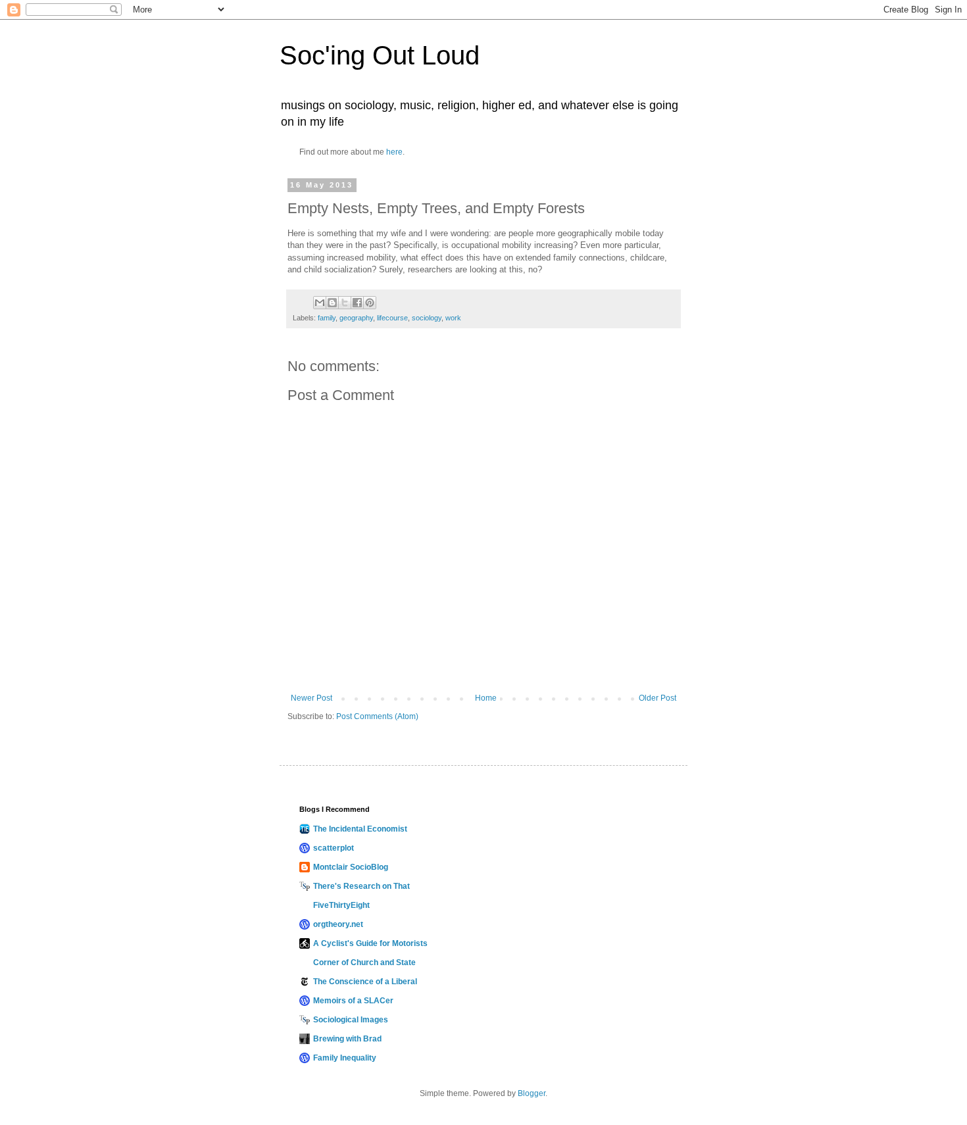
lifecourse (392, 318)
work (453, 318)
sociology (426, 318)
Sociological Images (350, 1019)
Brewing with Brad (347, 1038)
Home (486, 698)
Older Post (657, 698)
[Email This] (319, 302)
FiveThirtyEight (341, 905)
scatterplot (333, 848)
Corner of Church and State (364, 962)
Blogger (531, 1093)
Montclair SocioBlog (350, 867)
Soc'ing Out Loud (380, 55)
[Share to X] (344, 302)
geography (356, 318)
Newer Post (311, 698)
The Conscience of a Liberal (365, 981)
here (394, 152)
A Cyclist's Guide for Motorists (370, 943)
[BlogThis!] (332, 302)
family (326, 318)
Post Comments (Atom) (377, 716)
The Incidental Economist (360, 829)
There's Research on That (361, 886)
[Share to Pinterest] (369, 302)
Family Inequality (344, 1057)
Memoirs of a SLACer (353, 1000)
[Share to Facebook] (357, 302)
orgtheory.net (338, 924)
